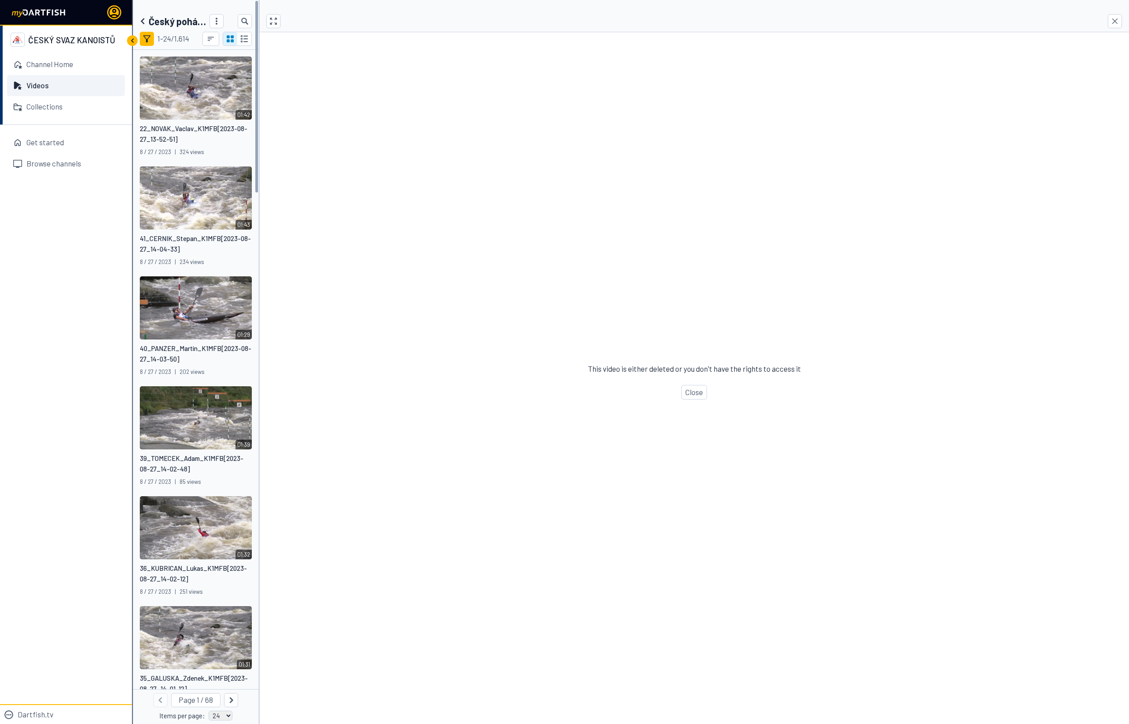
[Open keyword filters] (147, 39)
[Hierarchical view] (244, 38)
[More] (216, 21)
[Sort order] (210, 39)
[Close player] (1115, 21)
